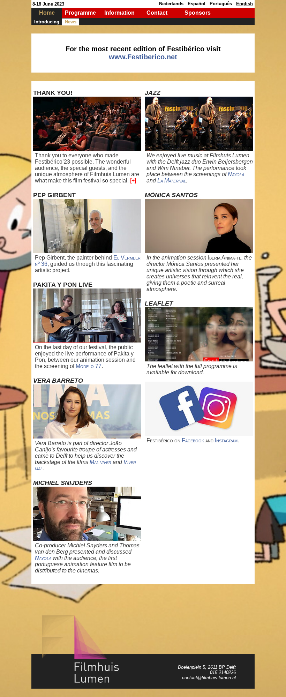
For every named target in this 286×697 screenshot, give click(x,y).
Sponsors (198, 13)
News (70, 21)
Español (196, 3)
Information (119, 13)
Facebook (193, 440)
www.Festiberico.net (143, 57)
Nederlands (171, 3)
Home (47, 13)
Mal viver (100, 462)
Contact (156, 13)
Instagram (226, 440)
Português (221, 3)
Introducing (46, 21)
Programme (80, 13)
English (244, 3)
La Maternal (171, 180)
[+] (133, 180)
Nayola (43, 558)
